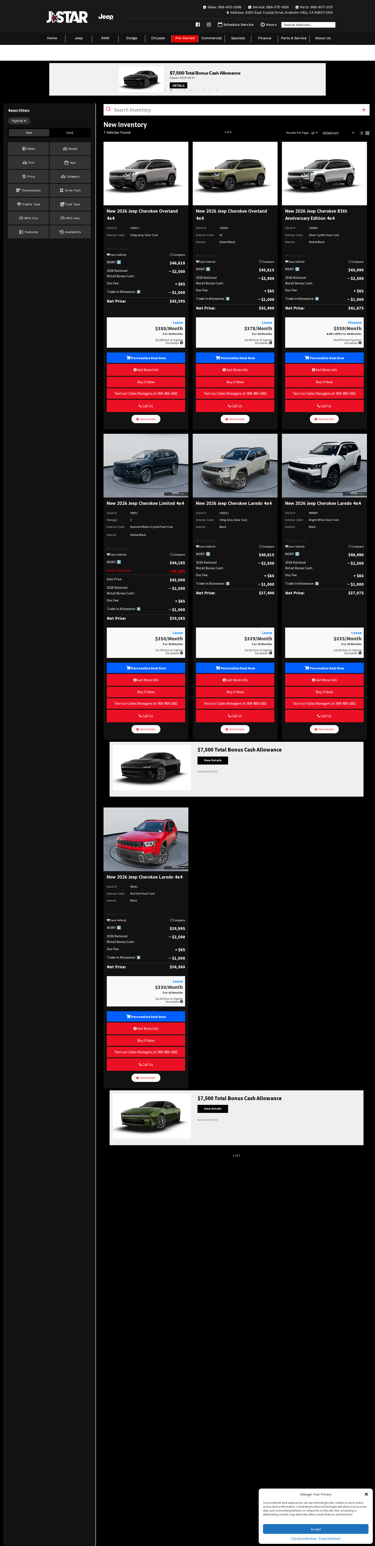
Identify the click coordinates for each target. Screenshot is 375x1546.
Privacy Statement (329, 1538)
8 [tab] (203, 90)
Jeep (79, 38)
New (29, 132)
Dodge (131, 38)
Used (69, 132)
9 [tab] (210, 90)
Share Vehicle (119, 249)
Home (52, 38)
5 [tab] (184, 90)
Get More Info (148, 369)
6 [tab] (190, 90)
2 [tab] (164, 90)
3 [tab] (171, 90)
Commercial (211, 38)
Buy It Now (146, 382)
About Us (323, 38)
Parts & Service (294, 38)
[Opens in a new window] (198, 24)
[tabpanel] (187, 79)
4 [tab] (177, 90)
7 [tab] (197, 90)
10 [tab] (217, 90)
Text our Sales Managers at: (146, 393)
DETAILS (178, 85)
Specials (238, 38)
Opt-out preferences (304, 1538)
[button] (366, 1494)
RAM (105, 38)
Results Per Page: (297, 132)
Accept (316, 1529)
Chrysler (158, 38)
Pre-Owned (185, 38)
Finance (264, 38)
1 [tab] (158, 90)
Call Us (147, 406)
